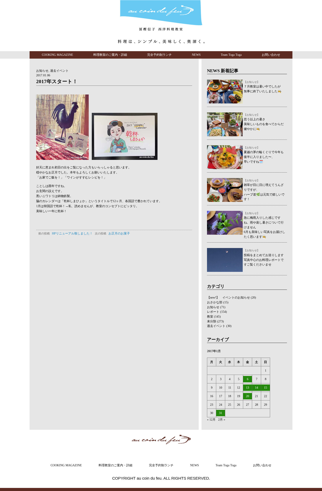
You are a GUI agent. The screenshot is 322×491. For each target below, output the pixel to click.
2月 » (221, 419)
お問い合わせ (271, 54)
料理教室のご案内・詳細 (110, 54)
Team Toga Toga (231, 54)
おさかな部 (214, 302)
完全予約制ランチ (159, 54)
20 (247, 396)
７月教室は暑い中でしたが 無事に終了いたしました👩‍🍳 (262, 87)
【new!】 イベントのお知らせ (228, 297)
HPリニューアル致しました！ (65, 233)
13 (247, 387)
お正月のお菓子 (112, 233)
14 (256, 387)
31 (220, 413)
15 (265, 387)
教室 (210, 316)
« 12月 (211, 419)
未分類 (211, 321)
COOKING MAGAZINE (57, 54)
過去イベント (59, 70)
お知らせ (42, 70)
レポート (213, 311)
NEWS (196, 54)
